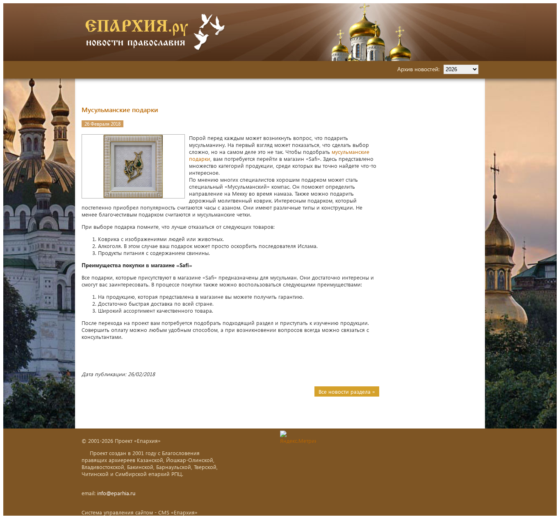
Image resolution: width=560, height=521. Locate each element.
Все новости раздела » (347, 391)
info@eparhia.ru (116, 492)
